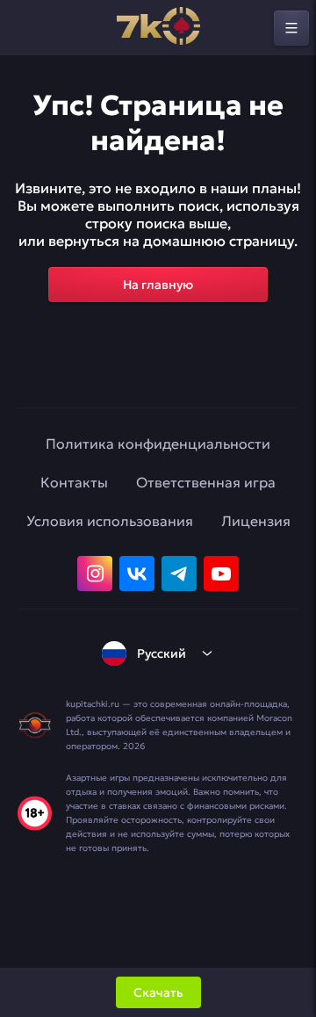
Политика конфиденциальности (158, 443)
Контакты (74, 482)
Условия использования (109, 521)
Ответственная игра (206, 482)
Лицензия (256, 521)
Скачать (158, 992)
